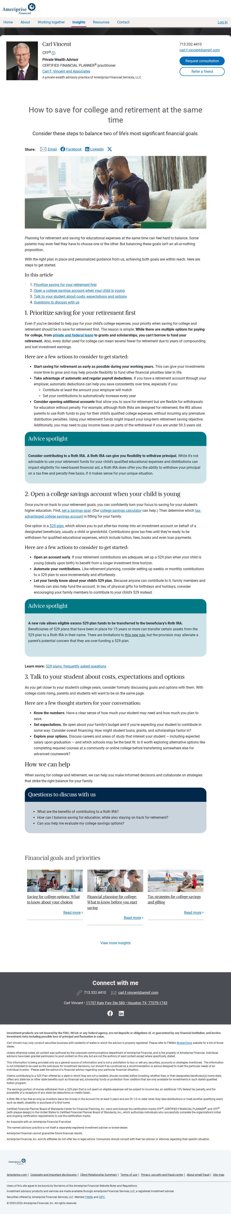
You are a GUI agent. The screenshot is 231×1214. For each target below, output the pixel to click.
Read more (72, 912)
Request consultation (202, 61)
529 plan (57, 526)
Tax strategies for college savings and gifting (174, 899)
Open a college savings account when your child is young (79, 290)
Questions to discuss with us (56, 302)
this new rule (135, 635)
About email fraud (198, 1174)
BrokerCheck (184, 1043)
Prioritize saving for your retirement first (65, 285)
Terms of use (128, 1174)
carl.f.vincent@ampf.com (200, 50)
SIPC (102, 1197)
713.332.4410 (191, 44)
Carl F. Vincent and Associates (66, 71)
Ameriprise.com (17, 1174)
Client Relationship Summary (98, 1174)
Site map (218, 1174)
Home (8, 22)
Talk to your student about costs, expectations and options (80, 296)
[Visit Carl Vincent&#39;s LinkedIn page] (121, 1013)
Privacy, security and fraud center (162, 1174)
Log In (223, 22)
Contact (123, 22)
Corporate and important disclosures (53, 1174)
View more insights (115, 943)
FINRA (89, 1197)
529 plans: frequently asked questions (76, 666)
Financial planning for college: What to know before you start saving (112, 902)
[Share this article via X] (109, 149)
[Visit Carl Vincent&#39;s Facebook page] (110, 1013)
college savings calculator (120, 510)
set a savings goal (76, 510)
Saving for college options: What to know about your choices (53, 899)
